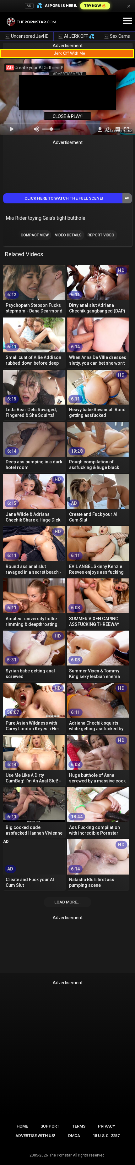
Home (22, 1126)
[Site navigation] (127, 21)
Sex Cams (117, 36)
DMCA (74, 1135)
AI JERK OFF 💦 (76, 36)
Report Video (101, 235)
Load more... (67, 902)
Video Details (68, 235)
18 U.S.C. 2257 (106, 1135)
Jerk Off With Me (69, 53)
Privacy (106, 1126)
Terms (78, 1126)
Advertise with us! (35, 1135)
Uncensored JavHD (27, 36)
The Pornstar (60, 1155)
